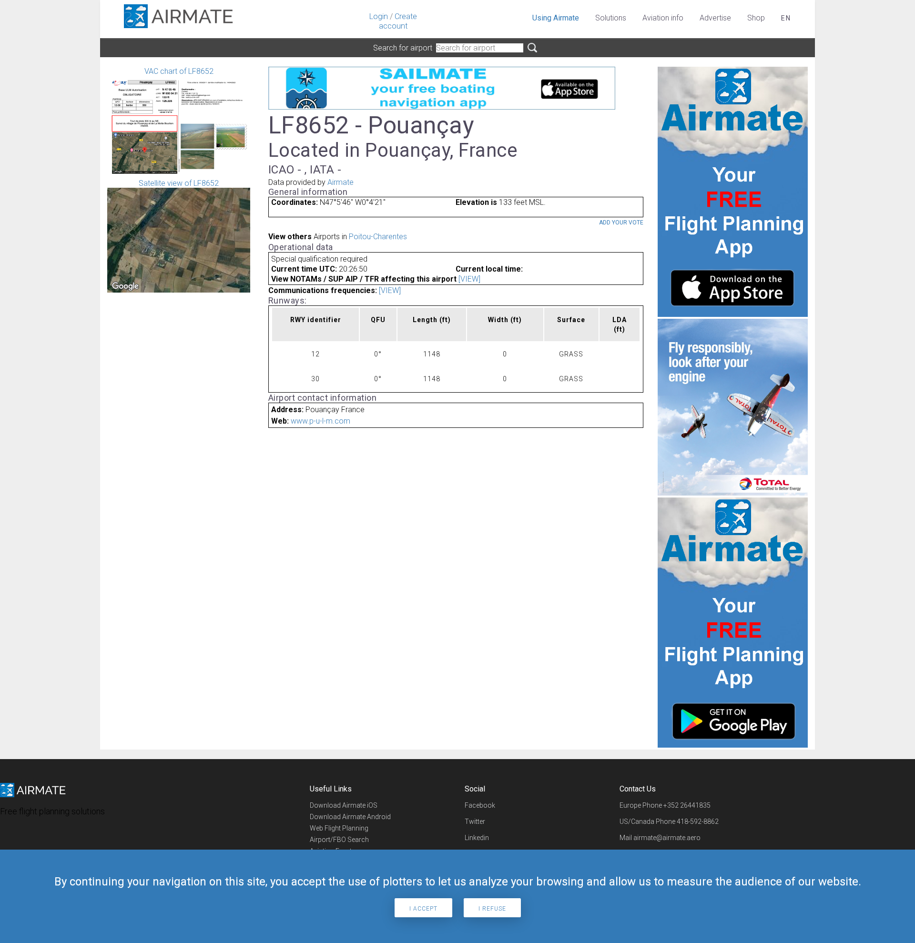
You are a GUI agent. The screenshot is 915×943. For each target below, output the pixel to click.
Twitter (475, 821)
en (786, 18)
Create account (398, 21)
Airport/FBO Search (339, 839)
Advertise (715, 17)
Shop (756, 17)
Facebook (480, 805)
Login (378, 16)
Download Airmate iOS (343, 805)
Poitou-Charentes (378, 236)
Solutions (610, 17)
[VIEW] (469, 279)
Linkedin (477, 838)
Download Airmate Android (350, 817)
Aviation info (662, 17)
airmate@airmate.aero (667, 838)
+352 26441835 (687, 805)
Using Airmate (555, 17)
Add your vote (621, 222)
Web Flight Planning (339, 828)
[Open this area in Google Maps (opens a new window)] (125, 286)
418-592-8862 (698, 821)
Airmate (340, 182)
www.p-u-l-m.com (320, 421)
